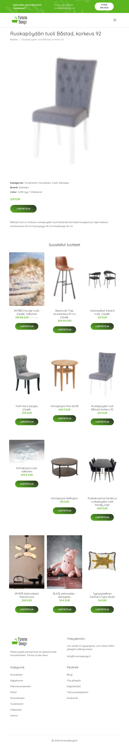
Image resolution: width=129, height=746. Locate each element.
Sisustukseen (17, 698)
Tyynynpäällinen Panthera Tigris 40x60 (102, 595)
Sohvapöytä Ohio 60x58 (64, 406)
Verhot (14, 715)
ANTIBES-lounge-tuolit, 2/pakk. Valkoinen (27, 312)
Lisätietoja (23, 208)
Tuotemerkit (30, 182)
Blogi (70, 674)
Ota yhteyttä (74, 680)
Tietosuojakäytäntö (77, 692)
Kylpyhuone (16, 680)
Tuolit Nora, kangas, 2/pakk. (26, 408)
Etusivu (14, 39)
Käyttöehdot (74, 686)
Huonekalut (45, 182)
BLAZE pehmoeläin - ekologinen (64, 595)
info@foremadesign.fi (79, 656)
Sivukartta (72, 698)
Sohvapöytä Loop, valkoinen (26, 470)
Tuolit (55, 182)
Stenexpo (64, 182)
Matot (13, 692)
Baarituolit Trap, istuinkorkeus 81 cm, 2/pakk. (64, 314)
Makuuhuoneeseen (20, 686)
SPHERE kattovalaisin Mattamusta (27, 595)
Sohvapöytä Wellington (64, 498)
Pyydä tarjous (104, 6)
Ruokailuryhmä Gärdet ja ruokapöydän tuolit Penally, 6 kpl (102, 502)
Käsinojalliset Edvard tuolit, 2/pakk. (102, 312)
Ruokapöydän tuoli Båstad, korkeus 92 (102, 408)
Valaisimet (16, 709)
